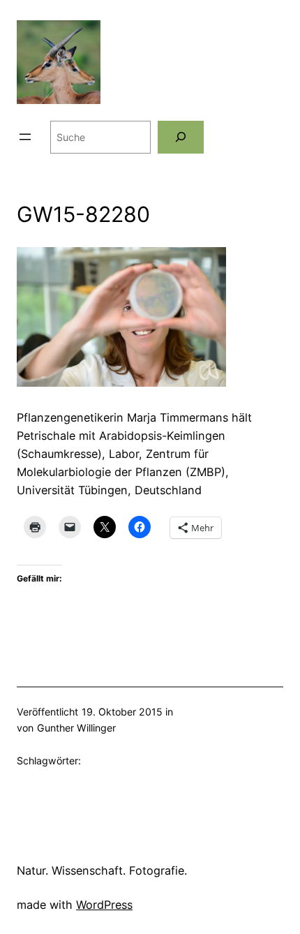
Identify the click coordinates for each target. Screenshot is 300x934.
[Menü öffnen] (25, 136)
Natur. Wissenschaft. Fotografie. (102, 870)
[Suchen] (181, 137)
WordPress (104, 905)
